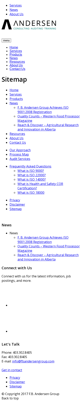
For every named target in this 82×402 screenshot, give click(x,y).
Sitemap (16, 209)
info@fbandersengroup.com (33, 361)
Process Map (19, 154)
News (14, 10)
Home (14, 47)
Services (16, 5)
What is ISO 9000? (31, 171)
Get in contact (12, 370)
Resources (17, 61)
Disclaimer (17, 204)
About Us (16, 14)
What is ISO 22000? (32, 175)
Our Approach (20, 150)
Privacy (15, 200)
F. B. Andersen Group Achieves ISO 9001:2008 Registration (43, 109)
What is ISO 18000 (31, 192)
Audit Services (20, 159)
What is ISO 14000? (32, 179)
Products (16, 54)
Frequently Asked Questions (30, 166)
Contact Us (17, 69)
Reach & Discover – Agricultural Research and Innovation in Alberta (48, 127)
